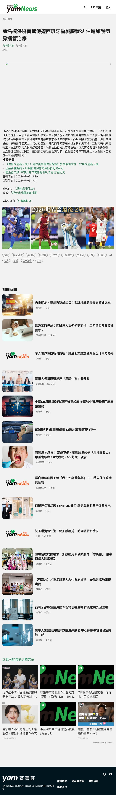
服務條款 (62, 781)
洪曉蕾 (42, 254)
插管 (91, 254)
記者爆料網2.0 (25, 188)
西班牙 (80, 254)
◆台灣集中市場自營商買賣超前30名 (57, 731)
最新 (6, 254)
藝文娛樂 (18, 254)
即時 (10, 19)
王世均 (54, 254)
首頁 (4, 19)
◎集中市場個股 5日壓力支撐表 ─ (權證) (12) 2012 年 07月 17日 (57, 694)
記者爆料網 (8, 45)
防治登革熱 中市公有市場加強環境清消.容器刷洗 (35, 172)
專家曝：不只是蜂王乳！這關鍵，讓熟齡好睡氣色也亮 (19, 731)
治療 (6, 260)
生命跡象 (27, 260)
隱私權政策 (78, 781)
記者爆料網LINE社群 (24, 193)
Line (39, 260)
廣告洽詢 (93, 781)
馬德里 (101, 254)
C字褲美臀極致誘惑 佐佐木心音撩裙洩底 (94, 694)
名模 (15, 260)
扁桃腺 (31, 254)
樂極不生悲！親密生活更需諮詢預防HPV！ (95, 731)
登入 (108, 7)
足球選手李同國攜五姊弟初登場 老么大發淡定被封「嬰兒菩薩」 (20, 694)
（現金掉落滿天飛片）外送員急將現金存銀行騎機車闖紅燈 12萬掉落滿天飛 (51, 164)
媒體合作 (62, 787)
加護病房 (67, 254)
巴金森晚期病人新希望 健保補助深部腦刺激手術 (34, 168)
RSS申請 (96, 7)
